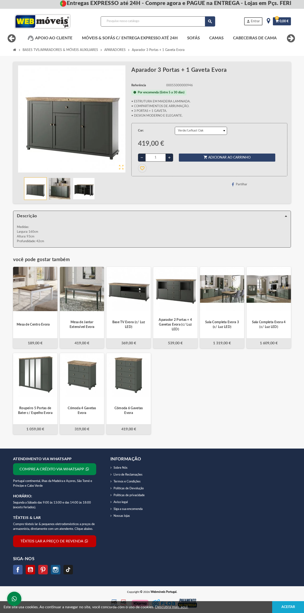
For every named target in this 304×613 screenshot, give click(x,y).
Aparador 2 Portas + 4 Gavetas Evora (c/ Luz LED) (175, 324)
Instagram (55, 569)
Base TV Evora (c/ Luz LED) (128, 325)
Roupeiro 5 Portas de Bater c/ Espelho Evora (35, 411)
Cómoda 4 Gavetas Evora (82, 411)
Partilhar (241, 184)
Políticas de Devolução (129, 488)
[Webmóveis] (42, 21)
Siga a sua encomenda (128, 509)
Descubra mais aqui (171, 607)
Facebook (18, 569)
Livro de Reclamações (128, 474)
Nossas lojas (122, 516)
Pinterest (43, 569)
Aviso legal (121, 502)
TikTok (68, 569)
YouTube (30, 569)
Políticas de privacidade (129, 495)
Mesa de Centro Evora (33, 324)
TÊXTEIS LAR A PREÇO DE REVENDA (52, 541)
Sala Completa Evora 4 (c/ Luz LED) (269, 325)
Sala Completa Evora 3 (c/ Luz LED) (222, 325)
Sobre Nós (121, 467)
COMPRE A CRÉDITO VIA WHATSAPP (52, 469)
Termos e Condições (127, 481)
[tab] (152, 216)
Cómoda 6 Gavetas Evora (128, 411)
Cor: (141, 130)
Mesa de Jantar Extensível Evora (82, 325)
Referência (138, 85)
